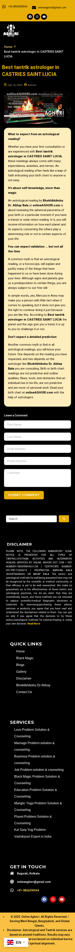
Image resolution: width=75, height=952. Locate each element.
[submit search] (64, 518)
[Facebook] (30, 17)
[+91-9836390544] (4, 7)
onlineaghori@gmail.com (52, 7)
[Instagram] (37, 17)
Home (8, 47)
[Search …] (31, 518)
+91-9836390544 (17, 6)
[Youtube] (44, 17)
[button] (57, 29)
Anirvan (32, 85)
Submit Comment (24, 495)
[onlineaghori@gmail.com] (34, 8)
